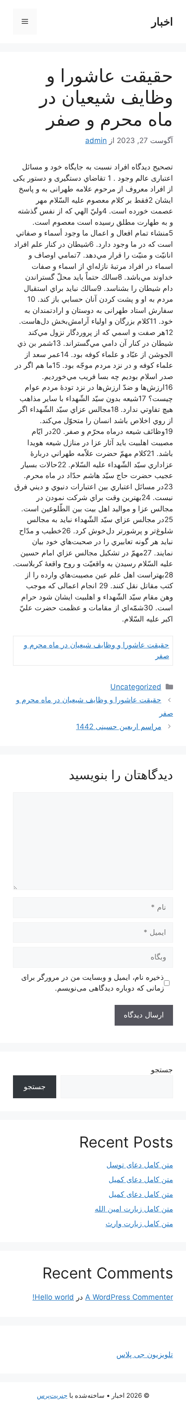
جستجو (162, 1069)
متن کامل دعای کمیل (141, 1179)
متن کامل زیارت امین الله (134, 1209)
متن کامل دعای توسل (139, 1164)
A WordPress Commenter (129, 1297)
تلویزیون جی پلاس (144, 1354)
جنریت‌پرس (52, 1395)
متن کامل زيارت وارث (139, 1223)
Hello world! (53, 1297)
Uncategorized (135, 686)
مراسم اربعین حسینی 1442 (118, 726)
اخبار (162, 21)
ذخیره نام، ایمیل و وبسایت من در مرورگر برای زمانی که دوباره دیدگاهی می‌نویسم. (92, 983)
